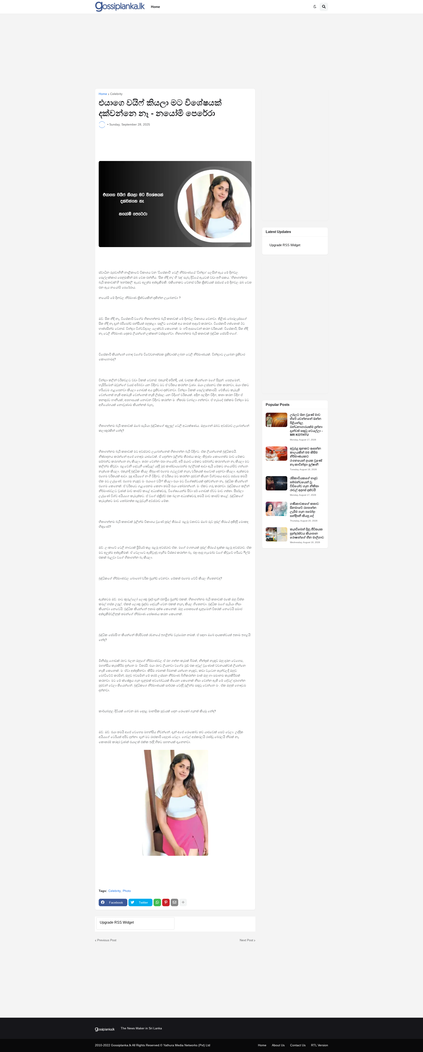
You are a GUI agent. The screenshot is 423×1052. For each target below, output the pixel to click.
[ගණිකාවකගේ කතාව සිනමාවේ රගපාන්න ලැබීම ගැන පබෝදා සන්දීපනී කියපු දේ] (276, 509)
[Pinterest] (166, 902)
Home (103, 93)
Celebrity (116, 93)
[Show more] (183, 902)
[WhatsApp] (157, 902)
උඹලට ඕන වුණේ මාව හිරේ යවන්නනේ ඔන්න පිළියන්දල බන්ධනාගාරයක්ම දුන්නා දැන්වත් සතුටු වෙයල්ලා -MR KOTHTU (306, 424)
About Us (278, 1045)
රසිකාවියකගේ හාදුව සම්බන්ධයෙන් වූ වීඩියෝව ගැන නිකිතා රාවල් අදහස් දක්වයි (304, 484)
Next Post (246, 940)
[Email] (174, 902)
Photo (127, 891)
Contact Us (298, 1045)
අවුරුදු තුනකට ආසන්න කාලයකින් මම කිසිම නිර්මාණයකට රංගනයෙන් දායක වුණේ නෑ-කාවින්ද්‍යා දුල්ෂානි (306, 456)
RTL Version (319, 1045)
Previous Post (106, 940)
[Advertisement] (211, 51)
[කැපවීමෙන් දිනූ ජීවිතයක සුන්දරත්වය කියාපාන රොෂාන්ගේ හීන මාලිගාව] (276, 534)
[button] (315, 7)
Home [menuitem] (155, 7)
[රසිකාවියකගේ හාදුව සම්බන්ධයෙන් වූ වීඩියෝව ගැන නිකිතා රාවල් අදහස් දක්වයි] (276, 483)
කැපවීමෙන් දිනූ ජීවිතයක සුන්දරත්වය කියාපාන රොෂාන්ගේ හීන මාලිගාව (307, 533)
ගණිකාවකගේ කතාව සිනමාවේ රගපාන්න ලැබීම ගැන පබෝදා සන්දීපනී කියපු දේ (304, 510)
